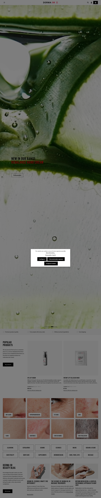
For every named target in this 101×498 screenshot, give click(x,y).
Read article (30, 494)
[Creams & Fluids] (90, 448)
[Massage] (90, 455)
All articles (7, 491)
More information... (50, 252)
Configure (42, 259)
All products (8, 364)
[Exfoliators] (26, 448)
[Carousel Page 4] (55, 326)
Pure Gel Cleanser (69, 378)
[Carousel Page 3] (52, 326)
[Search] (87, 2)
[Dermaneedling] (58, 455)
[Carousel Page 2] (49, 326)
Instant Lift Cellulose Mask (36, 378)
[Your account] (91, 2)
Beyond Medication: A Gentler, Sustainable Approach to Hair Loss (86, 483)
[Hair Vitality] (10, 455)
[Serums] (42, 448)
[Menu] (4, 2)
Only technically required (56, 259)
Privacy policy (48, 255)
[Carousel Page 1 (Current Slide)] (45, 326)
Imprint (54, 255)
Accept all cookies (51, 263)
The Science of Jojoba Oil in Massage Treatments (60, 482)
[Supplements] (42, 455)
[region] (50, 167)
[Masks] (74, 448)
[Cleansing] (10, 448)
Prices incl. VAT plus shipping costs (34, 390)
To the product (17, 175)
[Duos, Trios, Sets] (74, 455)
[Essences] (58, 448)
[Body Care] (26, 455)
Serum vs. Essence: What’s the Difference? (37, 482)
